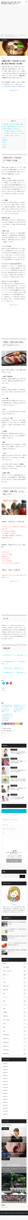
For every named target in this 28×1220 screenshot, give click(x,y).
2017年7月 (5, 1114)
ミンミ (14, 904)
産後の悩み (14, 1016)
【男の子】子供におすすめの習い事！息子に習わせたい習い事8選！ (18, 780)
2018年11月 (5, 1084)
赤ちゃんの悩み (14, 1019)
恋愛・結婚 (14, 989)
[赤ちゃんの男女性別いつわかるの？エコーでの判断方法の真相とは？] (8, 739)
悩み (14, 1031)
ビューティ (14, 1004)
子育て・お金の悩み (14, 971)
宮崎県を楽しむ (14, 1053)
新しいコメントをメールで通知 (14, 855)
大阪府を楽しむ (14, 1038)
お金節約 (14, 1012)
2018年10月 (5, 1087)
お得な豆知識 (7, 35)
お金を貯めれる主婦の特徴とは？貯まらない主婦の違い (18, 771)
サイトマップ (4, 1207)
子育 (14, 978)
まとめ (4, 138)
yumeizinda (8, 728)
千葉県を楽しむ (14, 1034)
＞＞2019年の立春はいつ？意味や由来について (13, 668)
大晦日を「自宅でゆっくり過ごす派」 (13, 131)
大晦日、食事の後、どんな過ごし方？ (11, 128)
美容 (14, 993)
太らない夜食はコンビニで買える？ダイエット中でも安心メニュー (7, 716)
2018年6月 (5, 1099)
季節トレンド (13, 35)
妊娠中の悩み (14, 986)
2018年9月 (5, 1090)
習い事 (14, 982)
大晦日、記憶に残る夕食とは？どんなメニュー (13, 126)
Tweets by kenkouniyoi (6, 1124)
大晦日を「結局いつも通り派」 (12, 135)
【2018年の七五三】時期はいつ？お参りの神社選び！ (18, 762)
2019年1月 (5, 1078)
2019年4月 (5, 1069)
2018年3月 (5, 1108)
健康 (14, 1001)
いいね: (4, 144)
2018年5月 (5, 1102)
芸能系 (14, 963)
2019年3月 (5, 1072)
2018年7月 (5, 1096)
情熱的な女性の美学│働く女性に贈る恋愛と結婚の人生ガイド (11, 2)
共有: (4, 142)
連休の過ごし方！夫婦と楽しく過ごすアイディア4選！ (18, 789)
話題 (14, 1027)
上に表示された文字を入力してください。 (14, 852)
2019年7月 (5, 1063)
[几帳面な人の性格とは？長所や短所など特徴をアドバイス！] (20, 739)
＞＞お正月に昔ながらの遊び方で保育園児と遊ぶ (14, 86)
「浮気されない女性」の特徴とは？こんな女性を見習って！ (17, 798)
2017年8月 (5, 1111)
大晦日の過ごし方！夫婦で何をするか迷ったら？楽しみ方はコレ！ (19, 707)
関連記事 (4, 140)
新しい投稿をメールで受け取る (14, 857)
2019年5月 (5, 1066)
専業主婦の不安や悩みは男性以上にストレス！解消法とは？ (18, 753)
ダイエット (14, 997)
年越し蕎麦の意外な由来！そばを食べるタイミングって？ (7, 707)
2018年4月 (5, 1105)
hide (15, 120)
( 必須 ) (5, 824)
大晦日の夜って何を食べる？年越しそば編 (12, 124)
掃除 (14, 1008)
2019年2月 (5, 1075)
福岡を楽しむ (14, 1046)
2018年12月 (5, 1081)
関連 (3, 147)
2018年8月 (5, 1093)
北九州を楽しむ (14, 1049)
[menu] (26, 2)
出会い (14, 1023)
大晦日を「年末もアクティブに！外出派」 (14, 133)
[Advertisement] (14, 19)
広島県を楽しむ (14, 1042)
